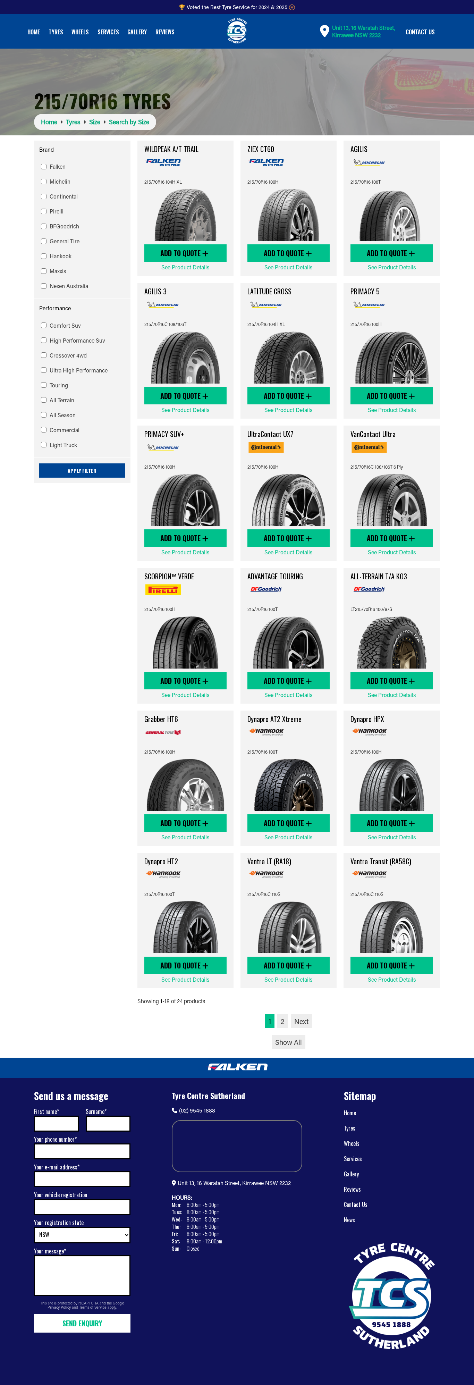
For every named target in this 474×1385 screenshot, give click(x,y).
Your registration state (59, 1222)
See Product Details (185, 267)
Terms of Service (93, 1307)
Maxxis (58, 271)
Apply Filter (82, 470)
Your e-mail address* (56, 1167)
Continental (64, 196)
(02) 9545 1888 (197, 1110)
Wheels (80, 32)
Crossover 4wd (68, 355)
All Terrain (62, 400)
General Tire (64, 241)
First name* (46, 1111)
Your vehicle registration (60, 1195)
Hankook (60, 256)
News (349, 1220)
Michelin (60, 181)
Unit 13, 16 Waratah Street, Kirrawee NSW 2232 (234, 1182)
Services (108, 32)
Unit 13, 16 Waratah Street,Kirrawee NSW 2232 (363, 31)
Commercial (64, 430)
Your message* (50, 1251)
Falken (58, 166)
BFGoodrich (64, 226)
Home (33, 32)
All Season (63, 415)
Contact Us (420, 32)
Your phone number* (55, 1139)
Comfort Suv (65, 325)
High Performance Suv (77, 340)
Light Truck (63, 444)
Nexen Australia (69, 285)
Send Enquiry (82, 1323)
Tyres (56, 32)
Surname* (96, 1111)
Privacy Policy (60, 1307)
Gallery (137, 32)
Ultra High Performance (79, 370)
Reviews (165, 32)
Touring (59, 385)
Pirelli (57, 211)
